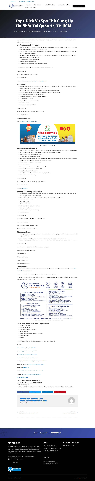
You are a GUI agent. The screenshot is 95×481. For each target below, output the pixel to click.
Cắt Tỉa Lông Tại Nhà (64, 4)
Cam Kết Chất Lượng (30, 7)
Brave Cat (84, 478)
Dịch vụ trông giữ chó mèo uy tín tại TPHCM (27, 351)
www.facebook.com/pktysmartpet (29, 121)
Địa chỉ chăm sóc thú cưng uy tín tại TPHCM (27, 354)
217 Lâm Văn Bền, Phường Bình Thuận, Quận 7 (32, 370)
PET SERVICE (14, 443)
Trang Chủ (27, 4)
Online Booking (78, 6)
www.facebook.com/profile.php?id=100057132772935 (34, 81)
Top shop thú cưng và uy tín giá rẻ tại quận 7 (27, 357)
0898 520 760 (26, 367)
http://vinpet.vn (24, 188)
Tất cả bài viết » (24, 402)
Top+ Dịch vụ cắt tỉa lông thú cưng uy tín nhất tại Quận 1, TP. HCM (32, 361)
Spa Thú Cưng (37, 4)
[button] (23, 392)
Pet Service (29, 364)
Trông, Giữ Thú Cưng (50, 4)
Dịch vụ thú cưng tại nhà (26, 270)
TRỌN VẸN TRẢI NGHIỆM (22, 377)
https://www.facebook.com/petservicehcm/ (31, 374)
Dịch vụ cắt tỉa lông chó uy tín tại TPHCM (26, 347)
